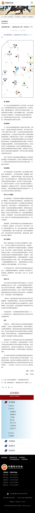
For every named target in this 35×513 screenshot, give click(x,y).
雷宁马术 (13, 423)
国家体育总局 (13, 457)
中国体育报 (24, 459)
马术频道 (17, 16)
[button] (6, 402)
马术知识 (23, 16)
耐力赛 (12, 420)
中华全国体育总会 (14, 459)
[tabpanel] (17, 10)
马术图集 (11, 436)
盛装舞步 (13, 414)
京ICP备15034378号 (9, 497)
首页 (5, 16)
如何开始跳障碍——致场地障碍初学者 (18, 379)
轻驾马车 (13, 428)
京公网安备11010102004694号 (18, 493)
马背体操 (13, 425)
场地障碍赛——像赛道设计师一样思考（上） (18, 35)
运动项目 (10, 16)
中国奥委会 (22, 457)
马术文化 (11, 433)
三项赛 (12, 417)
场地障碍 (30, 16)
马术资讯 (11, 406)
